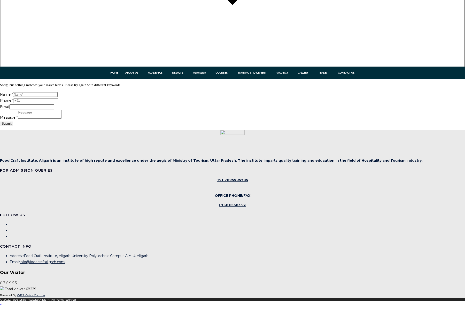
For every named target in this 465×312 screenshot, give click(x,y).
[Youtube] (11, 236)
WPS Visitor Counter (31, 295)
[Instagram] (11, 230)
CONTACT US (346, 72)
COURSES (222, 72)
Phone (7, 100)
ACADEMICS (155, 72)
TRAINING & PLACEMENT (252, 72)
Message (9, 117)
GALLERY (303, 72)
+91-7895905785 (232, 180)
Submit (7, 123)
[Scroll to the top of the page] (1, 304)
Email (4, 107)
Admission (199, 72)
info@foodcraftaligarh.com (42, 262)
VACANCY (282, 72)
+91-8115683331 (232, 205)
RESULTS (177, 72)
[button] (133, 72)
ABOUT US (131, 72)
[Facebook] (11, 224)
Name (6, 94)
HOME (114, 72)
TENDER (323, 72)
